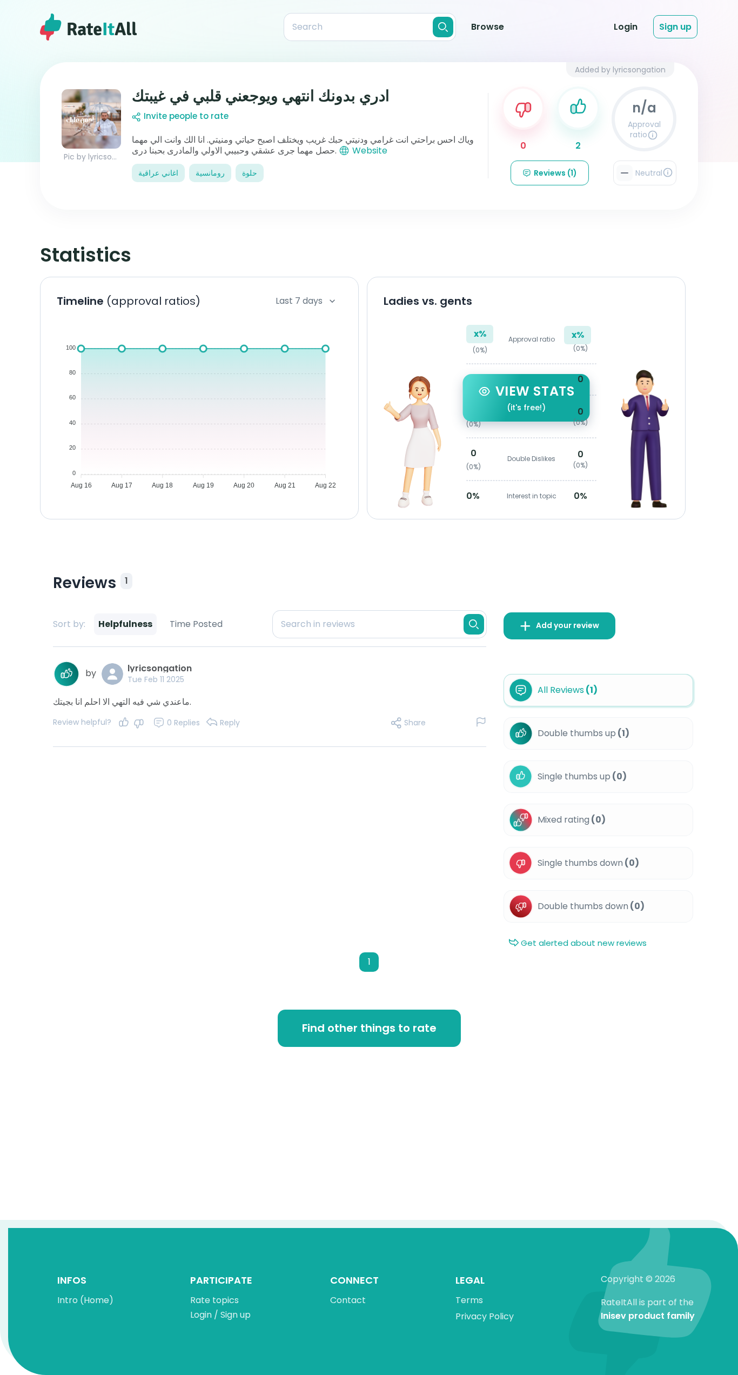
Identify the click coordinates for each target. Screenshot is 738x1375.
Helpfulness (125, 624)
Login (626, 27)
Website (369, 150)
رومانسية (210, 173)
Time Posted (196, 624)
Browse (487, 27)
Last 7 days (299, 301)
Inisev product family (648, 1316)
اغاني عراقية (158, 173)
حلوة (249, 173)
